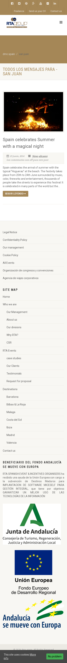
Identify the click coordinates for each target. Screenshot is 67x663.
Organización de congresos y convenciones (28, 270)
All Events (8, 262)
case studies (14, 358)
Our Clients (13, 365)
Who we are (10, 304)
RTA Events (9, 350)
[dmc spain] (22, 23)
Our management (13, 247)
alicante (43, 156)
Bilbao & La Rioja (16, 404)
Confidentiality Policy (15, 239)
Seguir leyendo (14, 193)
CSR (9, 342)
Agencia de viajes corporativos (21, 278)
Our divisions (14, 327)
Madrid (11, 435)
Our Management (17, 312)
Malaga (11, 412)
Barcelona (12, 396)
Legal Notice (10, 232)
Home (6, 296)
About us (12, 319)
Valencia (12, 442)
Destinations (10, 389)
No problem (55, 656)
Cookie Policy (10, 255)
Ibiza (9, 427)
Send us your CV (37, 11)
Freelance (19, 11)
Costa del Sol (14, 419)
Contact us (56, 11)
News (35, 156)
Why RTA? (12, 334)
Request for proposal (19, 381)
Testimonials (14, 373)
